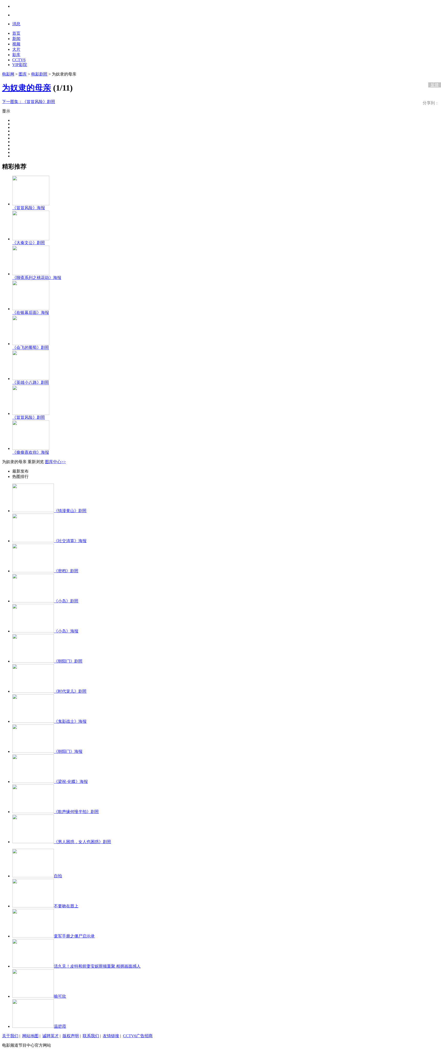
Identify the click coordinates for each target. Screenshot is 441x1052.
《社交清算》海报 (70, 541)
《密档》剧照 (66, 571)
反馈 (435, 85)
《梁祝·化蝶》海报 (71, 781)
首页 (16, 33)
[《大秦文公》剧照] (30, 239)
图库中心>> (55, 462)
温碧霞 (60, 1026)
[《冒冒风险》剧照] (30, 413)
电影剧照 (39, 74)
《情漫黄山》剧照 (70, 511)
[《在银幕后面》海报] (30, 309)
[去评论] (433, 74)
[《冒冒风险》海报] (30, 204)
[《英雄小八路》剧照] (30, 378)
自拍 (58, 876)
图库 (23, 74)
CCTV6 (19, 60)
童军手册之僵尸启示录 (74, 936)
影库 (16, 55)
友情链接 (111, 1036)
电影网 (8, 74)
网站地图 (30, 1036)
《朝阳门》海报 (68, 751)
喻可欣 (60, 996)
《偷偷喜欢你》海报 (30, 452)
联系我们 (91, 1036)
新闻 (16, 38)
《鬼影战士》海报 (70, 721)
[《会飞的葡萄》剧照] (30, 343)
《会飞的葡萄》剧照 (30, 347)
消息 (16, 24)
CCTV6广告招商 (138, 1036)
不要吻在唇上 (66, 906)
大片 (16, 49)
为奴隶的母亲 (26, 87)
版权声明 (71, 1036)
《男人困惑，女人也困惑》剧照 (82, 842)
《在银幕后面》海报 (30, 312)
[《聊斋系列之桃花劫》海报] (30, 274)
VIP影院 (19, 64)
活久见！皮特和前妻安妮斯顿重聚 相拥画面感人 (97, 966)
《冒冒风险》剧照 (28, 101)
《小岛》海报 (66, 631)
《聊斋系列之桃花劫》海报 (36, 277)
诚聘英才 (50, 1036)
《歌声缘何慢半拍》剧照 (76, 811)
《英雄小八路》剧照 (30, 382)
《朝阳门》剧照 (68, 661)
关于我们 (10, 1036)
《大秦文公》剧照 (28, 242)
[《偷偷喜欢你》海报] (30, 448)
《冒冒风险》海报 (28, 208)
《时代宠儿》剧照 (70, 691)
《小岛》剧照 (66, 601)
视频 (16, 44)
